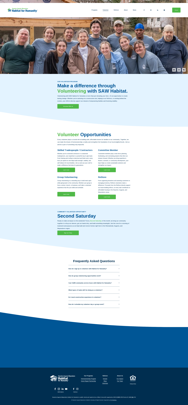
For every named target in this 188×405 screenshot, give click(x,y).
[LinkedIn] (157, 10)
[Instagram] (151, 10)
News (134, 10)
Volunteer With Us (68, 106)
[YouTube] (164, 10)
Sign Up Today (68, 233)
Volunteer (105, 10)
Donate (176, 10)
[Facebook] (144, 10)
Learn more (66, 170)
